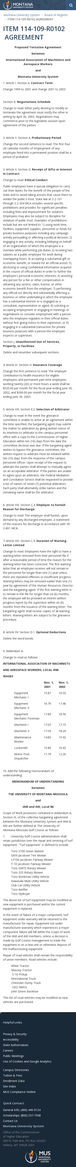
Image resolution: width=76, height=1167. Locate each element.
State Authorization (15, 1045)
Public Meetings (13, 1056)
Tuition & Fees (12, 1075)
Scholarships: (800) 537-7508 (22, 1115)
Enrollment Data (14, 1081)
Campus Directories (16, 1070)
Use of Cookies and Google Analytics (27, 1061)
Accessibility (11, 1039)
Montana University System (22, 15)
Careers (8, 1050)
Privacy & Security (15, 1034)
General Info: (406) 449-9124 (22, 1110)
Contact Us (10, 1121)
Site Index (9, 1086)
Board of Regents (56, 15)
